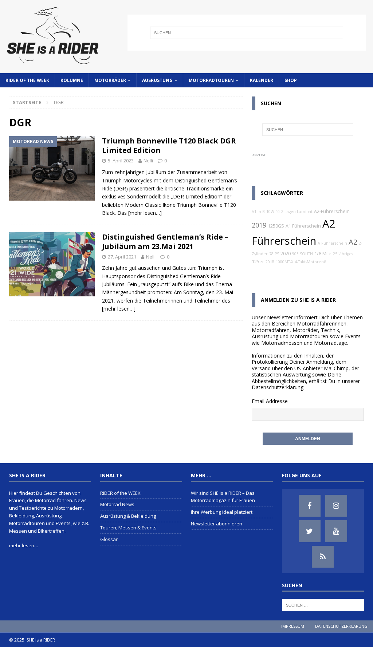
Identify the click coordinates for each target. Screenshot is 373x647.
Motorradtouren (211, 80)
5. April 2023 (121, 160)
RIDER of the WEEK (27, 80)
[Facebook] (310, 506)
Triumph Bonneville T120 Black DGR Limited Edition (169, 145)
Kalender (261, 80)
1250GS (276, 226)
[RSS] (323, 557)
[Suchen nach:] (246, 33)
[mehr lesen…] (145, 212)
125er (258, 262)
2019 (259, 225)
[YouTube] (336, 531)
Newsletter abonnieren (216, 523)
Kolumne (71, 80)
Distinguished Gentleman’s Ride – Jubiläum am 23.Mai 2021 (165, 241)
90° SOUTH (302, 253)
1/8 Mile (322, 253)
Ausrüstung (157, 80)
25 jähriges (343, 253)
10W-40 (273, 211)
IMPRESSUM (292, 626)
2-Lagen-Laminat (297, 211)
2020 (285, 253)
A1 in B (258, 211)
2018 (270, 261)
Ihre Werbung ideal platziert (221, 512)
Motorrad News (117, 504)
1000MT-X (284, 261)
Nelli (148, 160)
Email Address (268, 401)
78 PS (274, 253)
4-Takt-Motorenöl (311, 261)
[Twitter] (310, 531)
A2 (353, 242)
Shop (290, 80)
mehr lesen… (23, 545)
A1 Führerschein (303, 226)
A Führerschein (332, 243)
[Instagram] (336, 506)
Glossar (109, 539)
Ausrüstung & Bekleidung (128, 516)
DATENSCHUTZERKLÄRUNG (341, 626)
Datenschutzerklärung (277, 387)
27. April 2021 (122, 256)
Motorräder (110, 80)
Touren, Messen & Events (128, 527)
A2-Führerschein (332, 211)
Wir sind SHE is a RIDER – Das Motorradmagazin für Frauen (223, 497)
